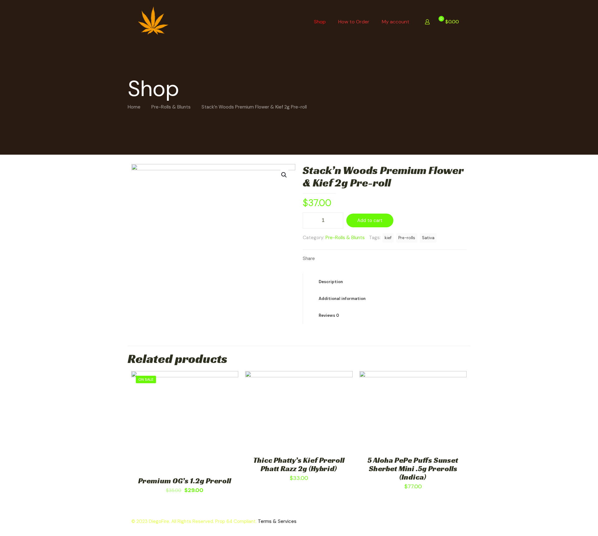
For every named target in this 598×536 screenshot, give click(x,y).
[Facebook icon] (445, 521)
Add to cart (369, 220)
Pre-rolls (406, 237)
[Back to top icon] (555, 523)
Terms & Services (277, 521)
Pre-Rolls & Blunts (171, 107)
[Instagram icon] (458, 521)
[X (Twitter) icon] (451, 521)
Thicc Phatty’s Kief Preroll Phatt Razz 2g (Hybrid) (298, 464)
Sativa (428, 237)
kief (388, 237)
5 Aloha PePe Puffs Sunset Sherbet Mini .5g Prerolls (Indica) (413, 469)
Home (134, 107)
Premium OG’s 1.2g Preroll (184, 480)
